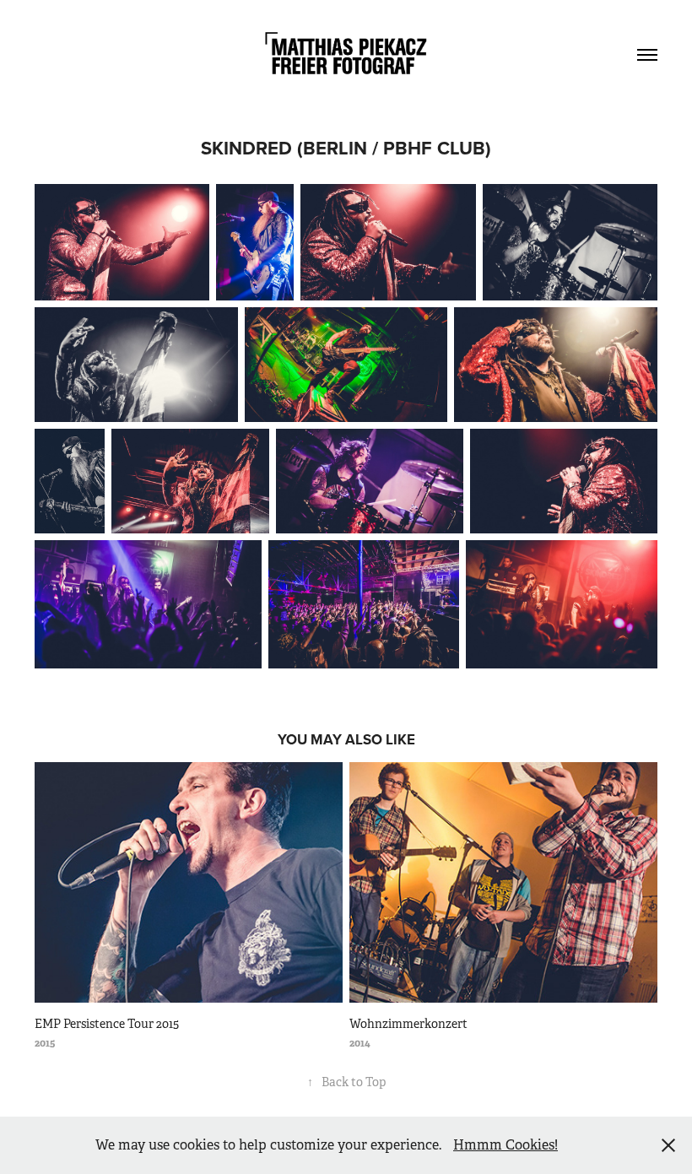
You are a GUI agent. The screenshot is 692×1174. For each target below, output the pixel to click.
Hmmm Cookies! (505, 1145)
